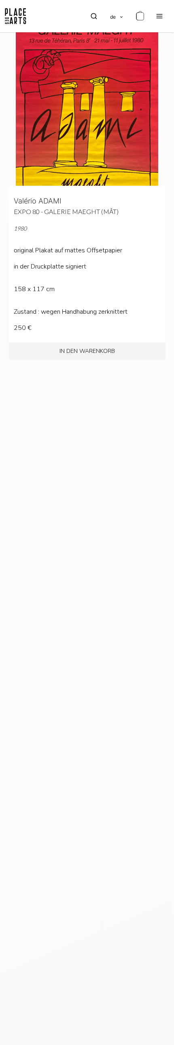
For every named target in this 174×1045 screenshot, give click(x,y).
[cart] (140, 16)
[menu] (159, 16)
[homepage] (15, 16)
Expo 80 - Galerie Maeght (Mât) (66, 211)
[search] (94, 16)
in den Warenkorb (87, 351)
